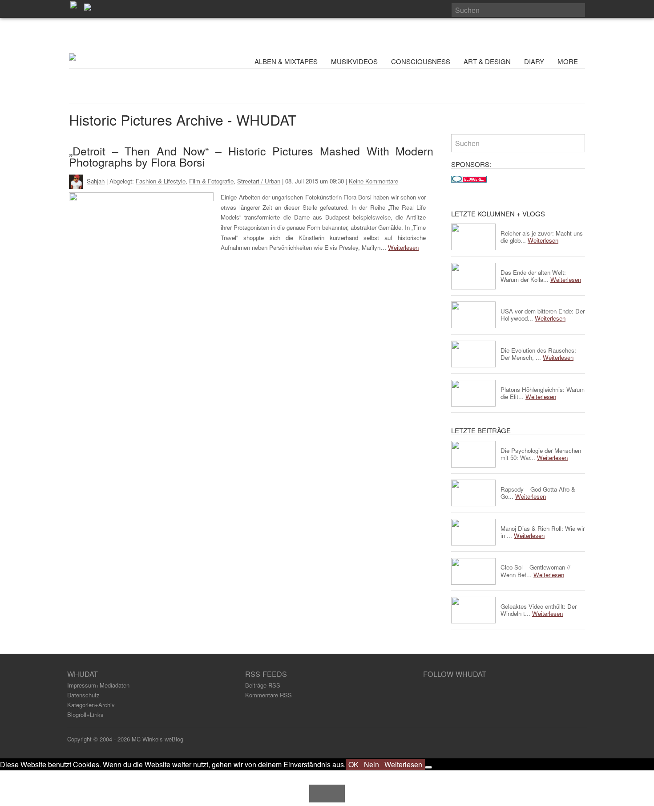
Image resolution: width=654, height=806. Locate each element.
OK (353, 764)
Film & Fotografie (211, 181)
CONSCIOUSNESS (420, 61)
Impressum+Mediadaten (98, 685)
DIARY (534, 61)
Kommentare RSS (268, 695)
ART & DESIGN (487, 61)
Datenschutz (83, 695)
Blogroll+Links (85, 714)
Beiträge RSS (262, 685)
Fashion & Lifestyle (161, 181)
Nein (371, 764)
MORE (568, 61)
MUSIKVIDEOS (354, 61)
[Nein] (428, 767)
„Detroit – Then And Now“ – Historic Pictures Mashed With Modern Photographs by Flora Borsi (251, 156)
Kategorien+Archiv (91, 704)
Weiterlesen (403, 247)
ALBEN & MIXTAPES (286, 61)
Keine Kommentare (373, 181)
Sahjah (96, 181)
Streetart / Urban (258, 181)
